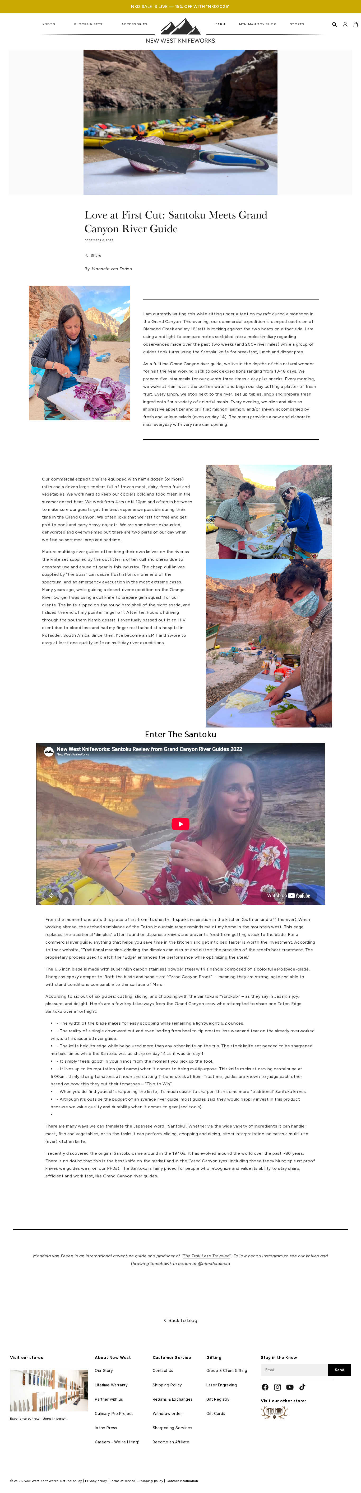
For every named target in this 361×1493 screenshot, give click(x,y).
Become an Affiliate (171, 1442)
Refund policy (71, 1481)
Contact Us (163, 1370)
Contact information (182, 1481)
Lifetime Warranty (111, 1385)
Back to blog (182, 1320)
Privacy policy (96, 1481)
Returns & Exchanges (173, 1399)
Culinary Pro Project (114, 1413)
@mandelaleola (214, 1263)
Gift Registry (218, 1399)
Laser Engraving (221, 1385)
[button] (334, 24)
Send (339, 1370)
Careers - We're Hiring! (117, 1442)
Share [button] (96, 255)
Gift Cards (215, 1413)
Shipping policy (151, 1481)
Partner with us (109, 1399)
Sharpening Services (172, 1427)
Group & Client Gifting (226, 1370)
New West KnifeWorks (41, 1481)
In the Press (106, 1427)
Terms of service (123, 1481)
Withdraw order (167, 1413)
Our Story (104, 1370)
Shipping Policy (167, 1385)
